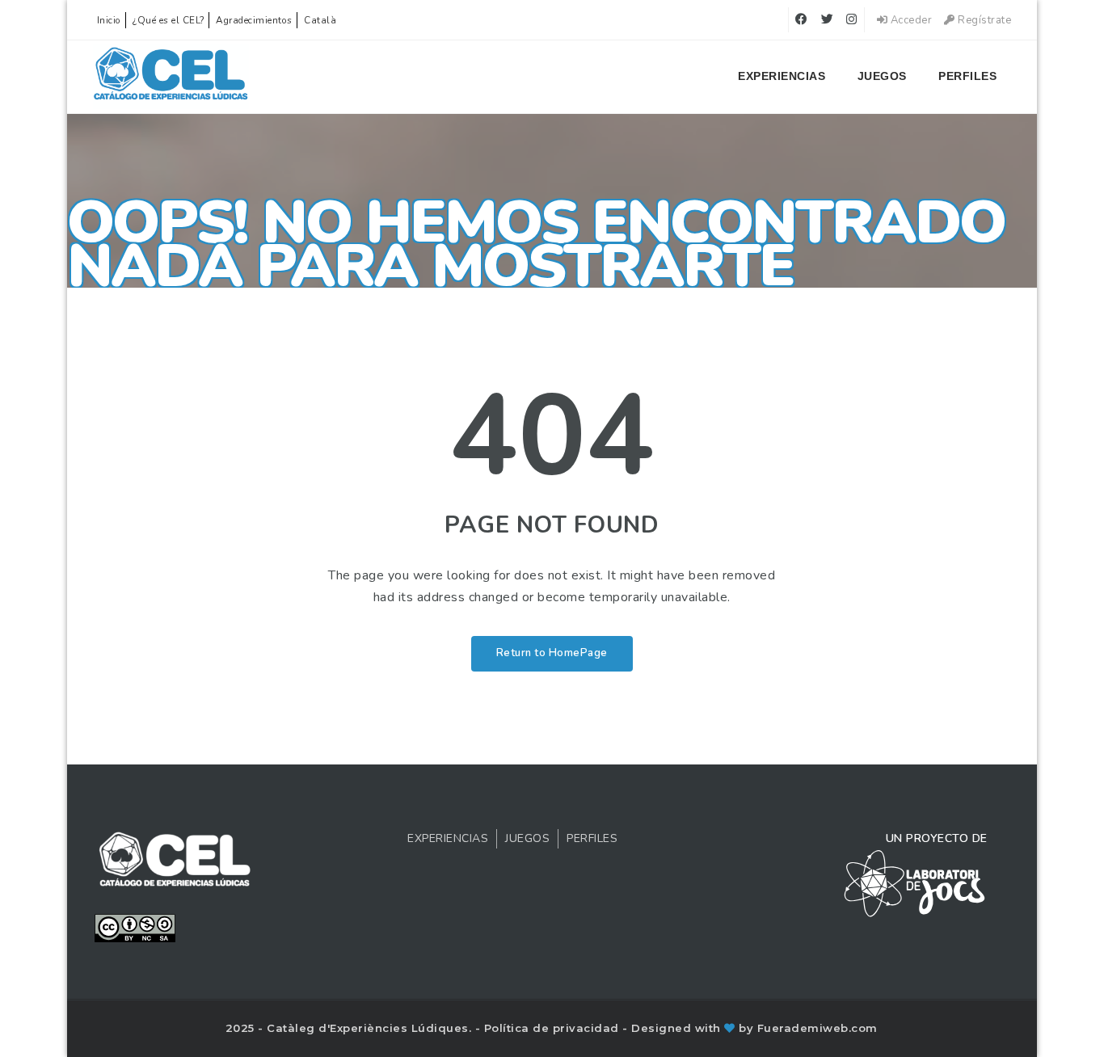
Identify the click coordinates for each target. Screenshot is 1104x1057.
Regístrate (983, 20)
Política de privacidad (553, 1027)
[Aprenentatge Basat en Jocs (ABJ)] (171, 76)
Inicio (109, 20)
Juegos (882, 75)
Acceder (909, 20)
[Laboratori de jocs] (915, 882)
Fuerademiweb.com (817, 1027)
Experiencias (781, 75)
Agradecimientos (254, 20)
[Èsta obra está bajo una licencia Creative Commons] (135, 926)
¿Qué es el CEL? (168, 20)
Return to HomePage (552, 653)
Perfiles (967, 75)
